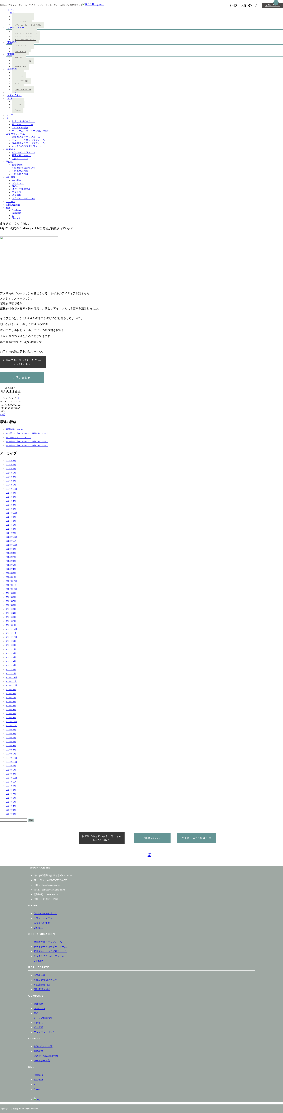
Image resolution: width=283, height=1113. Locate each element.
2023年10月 (11, 545)
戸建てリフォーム (21, 155)
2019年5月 (11, 742)
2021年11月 (11, 633)
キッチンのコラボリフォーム (25, 40)
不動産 (10, 54)
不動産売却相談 (20, 171)
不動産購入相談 (20, 66)
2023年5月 (11, 565)
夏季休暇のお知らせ (15, 429)
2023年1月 (11, 577)
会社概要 (12, 69)
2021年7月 (11, 649)
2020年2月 (11, 718)
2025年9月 (11, 493)
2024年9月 (11, 517)
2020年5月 (11, 705)
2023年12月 (11, 537)
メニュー (12, 13)
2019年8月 (11, 734)
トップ (9, 115)
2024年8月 (11, 521)
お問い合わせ (272, 5)
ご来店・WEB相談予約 (196, 838)
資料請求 (38, 1051)
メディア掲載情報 (21, 189)
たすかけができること (23, 121)
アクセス (16, 192)
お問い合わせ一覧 (43, 1046)
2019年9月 (11, 730)
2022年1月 (11, 625)
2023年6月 (11, 561)
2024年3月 (11, 529)
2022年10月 (11, 589)
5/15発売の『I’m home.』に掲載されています (27, 441)
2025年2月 (11, 509)
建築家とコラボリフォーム (26, 137)
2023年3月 (11, 573)
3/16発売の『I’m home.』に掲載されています (27, 445)
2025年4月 (11, 501)
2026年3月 (11, 477)
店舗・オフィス (20, 52)
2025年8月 (11, 497)
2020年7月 (11, 697)
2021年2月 (11, 669)
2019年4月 (11, 746)
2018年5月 (11, 770)
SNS (9, 98)
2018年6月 (11, 766)
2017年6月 (11, 798)
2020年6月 (11, 701)
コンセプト (18, 183)
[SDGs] (37, 1099)
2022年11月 (11, 585)
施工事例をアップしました (18, 437)
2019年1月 (11, 754)
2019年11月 (11, 725)
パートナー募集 (42, 1060)
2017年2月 (11, 814)
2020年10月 (11, 685)
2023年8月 (11, 553)
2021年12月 (11, 629)
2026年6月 (11, 469)
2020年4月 (11, 710)
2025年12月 (11, 489)
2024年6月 (11, 525)
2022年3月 (11, 617)
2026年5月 (11, 473)
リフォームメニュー (22, 124)
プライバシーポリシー (23, 198)
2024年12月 (11, 513)
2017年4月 (11, 806)
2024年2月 (11, 533)
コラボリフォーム (16, 27)
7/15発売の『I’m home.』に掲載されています (27, 433)
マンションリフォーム (23, 152)
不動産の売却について (23, 168)
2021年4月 (11, 661)
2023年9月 (11, 549)
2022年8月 (11, 597)
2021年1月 (11, 673)
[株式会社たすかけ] (93, 4)
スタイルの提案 (20, 127)
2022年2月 (11, 621)
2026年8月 (11, 461)
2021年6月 (11, 653)
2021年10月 (11, 637)
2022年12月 (11, 581)
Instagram (16, 213)
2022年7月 (11, 601)
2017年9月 (11, 786)
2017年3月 (11, 810)
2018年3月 (11, 774)
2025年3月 (11, 505)
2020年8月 (11, 693)
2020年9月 (11, 689)
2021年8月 (11, 645)
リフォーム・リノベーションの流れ (28, 25)
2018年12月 (11, 758)
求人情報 (16, 195)
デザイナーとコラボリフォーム (28, 140)
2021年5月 (11, 657)
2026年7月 (11, 465)
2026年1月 (11, 485)
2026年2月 (11, 481)
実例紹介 (12, 42)
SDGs (15, 186)
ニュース (10, 201)
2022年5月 (11, 609)
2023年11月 (11, 541)
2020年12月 (11, 677)
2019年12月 (11, 722)
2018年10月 (11, 762)
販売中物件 (18, 164)
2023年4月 (11, 569)
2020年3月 (11, 714)
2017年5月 (11, 802)
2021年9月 (11, 641)
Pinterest (17, 110)
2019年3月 (11, 750)
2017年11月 (11, 782)
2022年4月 (11, 613)
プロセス (38, 927)
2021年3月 (11, 665)
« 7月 (2, 414)
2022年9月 (11, 593)
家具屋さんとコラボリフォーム (28, 143)
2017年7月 (11, 794)
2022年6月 (11, 605)
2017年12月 (11, 778)
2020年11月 (11, 681)
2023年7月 (11, 557)
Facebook (16, 210)
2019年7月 (11, 738)
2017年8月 (11, 790)
